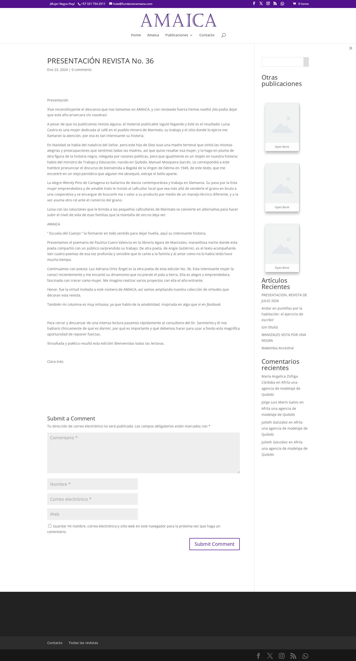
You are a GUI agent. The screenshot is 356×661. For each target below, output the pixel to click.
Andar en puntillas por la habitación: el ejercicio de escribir (282, 314)
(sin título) (270, 327)
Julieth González (275, 422)
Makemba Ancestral (278, 348)
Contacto (207, 35)
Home (136, 35)
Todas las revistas (83, 642)
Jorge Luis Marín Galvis (280, 402)
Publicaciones (176, 35)
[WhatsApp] (282, 5)
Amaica (153, 35)
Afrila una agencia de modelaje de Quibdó (281, 388)
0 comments (82, 69)
